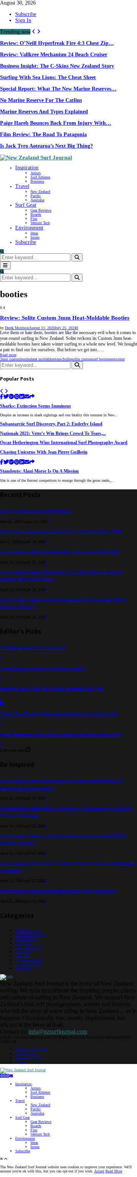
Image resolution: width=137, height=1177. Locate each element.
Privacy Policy (26, 1053)
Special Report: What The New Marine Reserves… (58, 89)
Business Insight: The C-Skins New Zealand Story (57, 66)
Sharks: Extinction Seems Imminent (35, 406)
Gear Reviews (40, 210)
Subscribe (25, 14)
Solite (67, 359)
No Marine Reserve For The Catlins (41, 100)
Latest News (28, 964)
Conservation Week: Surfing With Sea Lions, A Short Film (59, 552)
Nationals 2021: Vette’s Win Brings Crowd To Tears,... (53, 433)
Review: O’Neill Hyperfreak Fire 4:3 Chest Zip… (57, 43)
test (112, 359)
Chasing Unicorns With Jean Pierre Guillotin (44, 452)
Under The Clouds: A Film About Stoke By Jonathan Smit (59, 714)
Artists (35, 173)
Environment (29, 228)
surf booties (101, 359)
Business (37, 181)
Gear (22, 956)
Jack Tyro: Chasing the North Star (36, 511)
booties (25, 359)
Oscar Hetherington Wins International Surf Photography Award (63, 442)
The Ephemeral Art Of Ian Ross (32, 647)
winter (120, 359)
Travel (22, 186)
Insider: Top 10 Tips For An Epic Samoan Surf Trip (52, 688)
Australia (37, 200)
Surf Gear (26, 205)
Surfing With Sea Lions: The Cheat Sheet (48, 77)
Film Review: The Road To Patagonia (43, 134)
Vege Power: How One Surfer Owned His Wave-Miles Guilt (60, 734)
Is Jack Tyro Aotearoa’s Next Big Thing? (46, 146)
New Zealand (40, 192)
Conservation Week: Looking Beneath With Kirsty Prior (58, 891)
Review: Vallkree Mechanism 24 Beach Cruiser (53, 54)
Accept (99, 1171)
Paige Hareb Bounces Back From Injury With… (55, 123)
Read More (113, 1171)
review (57, 359)
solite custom (82, 359)
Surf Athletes (40, 177)
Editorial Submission (31, 1049)
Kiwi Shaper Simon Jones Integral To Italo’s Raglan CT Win (61, 531)
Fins (33, 219)
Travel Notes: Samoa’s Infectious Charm (43, 668)
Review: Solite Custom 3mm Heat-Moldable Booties (64, 318)
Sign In (23, 20)
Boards (35, 214)
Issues (35, 237)
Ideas (34, 233)
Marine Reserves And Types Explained (44, 112)
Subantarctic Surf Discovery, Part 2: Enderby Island (51, 424)
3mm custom (10, 359)
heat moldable (42, 359)
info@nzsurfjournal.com (58, 1031)
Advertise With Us (29, 1058)
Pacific (35, 196)
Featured (26, 939)
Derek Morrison (17, 328)
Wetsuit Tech (40, 223)
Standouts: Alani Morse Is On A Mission (39, 471)
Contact (21, 1062)
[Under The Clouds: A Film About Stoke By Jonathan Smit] (2, 704)
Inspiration (26, 167)
